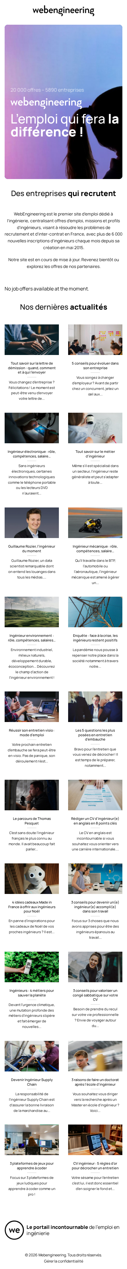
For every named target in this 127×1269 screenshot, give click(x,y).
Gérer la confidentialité (63, 1261)
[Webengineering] (63, 10)
